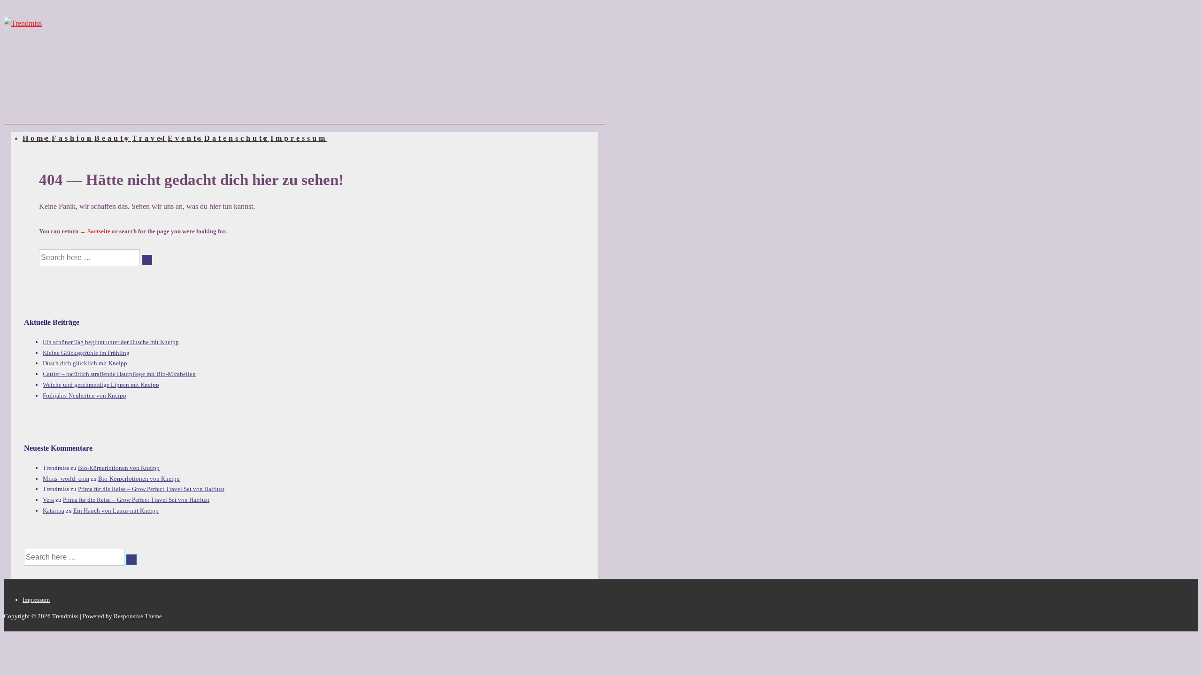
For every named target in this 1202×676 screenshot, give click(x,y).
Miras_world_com (66, 478)
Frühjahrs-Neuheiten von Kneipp (84, 395)
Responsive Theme (138, 616)
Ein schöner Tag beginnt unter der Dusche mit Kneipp (111, 342)
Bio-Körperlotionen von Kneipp (119, 467)
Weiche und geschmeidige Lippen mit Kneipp (101, 384)
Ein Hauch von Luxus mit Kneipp (116, 510)
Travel (149, 138)
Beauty (112, 138)
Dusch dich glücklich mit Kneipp (85, 363)
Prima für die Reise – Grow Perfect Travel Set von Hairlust (151, 488)
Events (185, 138)
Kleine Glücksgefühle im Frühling (86, 352)
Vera (48, 499)
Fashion (72, 138)
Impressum (298, 138)
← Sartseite (95, 231)
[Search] (147, 260)
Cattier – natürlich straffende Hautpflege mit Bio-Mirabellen (119, 373)
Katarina (53, 510)
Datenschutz (237, 138)
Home (37, 138)
